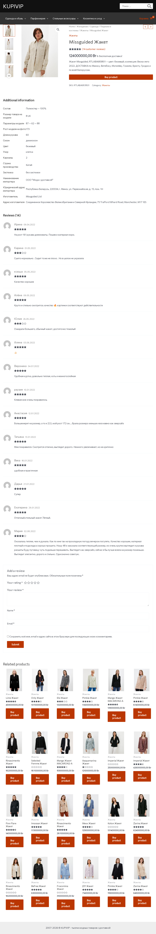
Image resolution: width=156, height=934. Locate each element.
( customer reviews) (93, 49)
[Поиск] (149, 6)
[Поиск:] (134, 6)
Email (10, 623)
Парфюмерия (37, 18)
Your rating (15, 582)
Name (11, 610)
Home (72, 26)
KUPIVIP (13, 6)
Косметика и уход (92, 18)
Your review (15, 590)
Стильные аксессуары (64, 18)
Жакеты (84, 30)
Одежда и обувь (14, 18)
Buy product (111, 77)
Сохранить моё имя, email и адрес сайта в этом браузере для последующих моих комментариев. (60, 636)
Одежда (94, 26)
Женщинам (82, 26)
